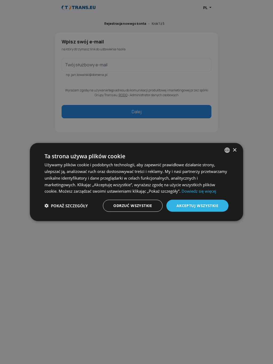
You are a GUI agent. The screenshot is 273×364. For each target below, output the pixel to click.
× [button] (234, 150)
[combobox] (227, 150)
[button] (66, 206)
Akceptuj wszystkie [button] (197, 205)
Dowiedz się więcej (199, 191)
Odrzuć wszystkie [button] (132, 205)
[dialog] (136, 182)
